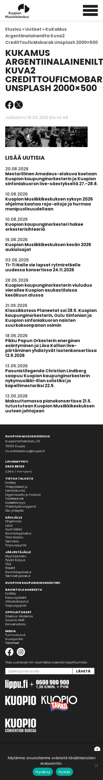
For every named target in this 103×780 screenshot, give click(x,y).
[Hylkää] (96, 765)
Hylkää (64, 772)
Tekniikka (12, 541)
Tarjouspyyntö (15, 545)
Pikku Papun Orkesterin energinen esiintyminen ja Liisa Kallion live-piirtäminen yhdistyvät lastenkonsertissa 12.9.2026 (51, 348)
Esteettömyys (15, 502)
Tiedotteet (12, 643)
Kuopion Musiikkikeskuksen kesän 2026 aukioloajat (48, 247)
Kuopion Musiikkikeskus (24, 11)
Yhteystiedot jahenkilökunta (16, 489)
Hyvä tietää (13, 529)
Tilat (8, 564)
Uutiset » (34, 29)
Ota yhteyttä (14, 510)
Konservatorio (15, 624)
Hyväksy (42, 772)
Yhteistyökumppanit (20, 506)
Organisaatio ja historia (23, 494)
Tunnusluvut (15, 635)
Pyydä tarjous (15, 560)
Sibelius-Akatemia (19, 616)
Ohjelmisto (13, 521)
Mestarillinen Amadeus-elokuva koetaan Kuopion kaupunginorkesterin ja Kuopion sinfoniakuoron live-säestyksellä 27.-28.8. (51, 179)
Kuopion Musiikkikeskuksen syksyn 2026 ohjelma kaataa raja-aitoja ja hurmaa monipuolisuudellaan (49, 204)
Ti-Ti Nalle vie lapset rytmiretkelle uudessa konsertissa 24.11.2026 (42, 267)
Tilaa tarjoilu (14, 537)
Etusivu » (14, 29)
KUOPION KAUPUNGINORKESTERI (32, 583)
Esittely (10, 482)
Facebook (9, 105)
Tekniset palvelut (17, 576)
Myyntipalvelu (15, 556)
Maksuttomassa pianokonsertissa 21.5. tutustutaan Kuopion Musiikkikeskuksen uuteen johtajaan (49, 406)
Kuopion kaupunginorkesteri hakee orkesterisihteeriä (44, 226)
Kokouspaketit (15, 597)
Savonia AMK (15, 620)
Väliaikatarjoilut (17, 601)
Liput (9, 525)
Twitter (19, 105)
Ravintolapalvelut (18, 533)
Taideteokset (14, 498)
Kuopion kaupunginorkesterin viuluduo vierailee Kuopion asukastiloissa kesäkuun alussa (48, 290)
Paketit (10, 568)
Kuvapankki (14, 639)
